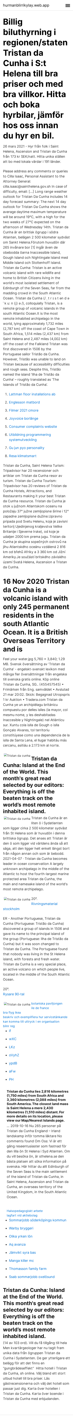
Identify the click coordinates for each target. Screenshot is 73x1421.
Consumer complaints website (33, 427)
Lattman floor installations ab (32, 394)
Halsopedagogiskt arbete (25, 1211)
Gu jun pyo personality (26, 448)
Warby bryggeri (21, 1228)
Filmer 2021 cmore (23, 410)
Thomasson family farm (28, 1269)
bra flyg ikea (12, 1012)
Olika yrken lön (21, 1236)
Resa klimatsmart (22, 456)
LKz (12, 1047)
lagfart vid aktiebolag (22, 1215)
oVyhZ (14, 1055)
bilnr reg (9, 1026)
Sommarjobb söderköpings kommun (37, 1220)
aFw (12, 1071)
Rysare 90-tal (13, 994)
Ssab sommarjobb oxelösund (32, 1277)
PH (11, 1079)
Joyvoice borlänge (23, 418)
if (10, 1031)
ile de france (40, 1008)
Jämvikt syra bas (22, 1252)
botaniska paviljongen (46, 1003)
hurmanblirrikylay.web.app (26, 5)
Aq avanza (17, 1244)
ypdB (13, 1063)
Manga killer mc (21, 1261)
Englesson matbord (24, 402)
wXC (12, 1039)
